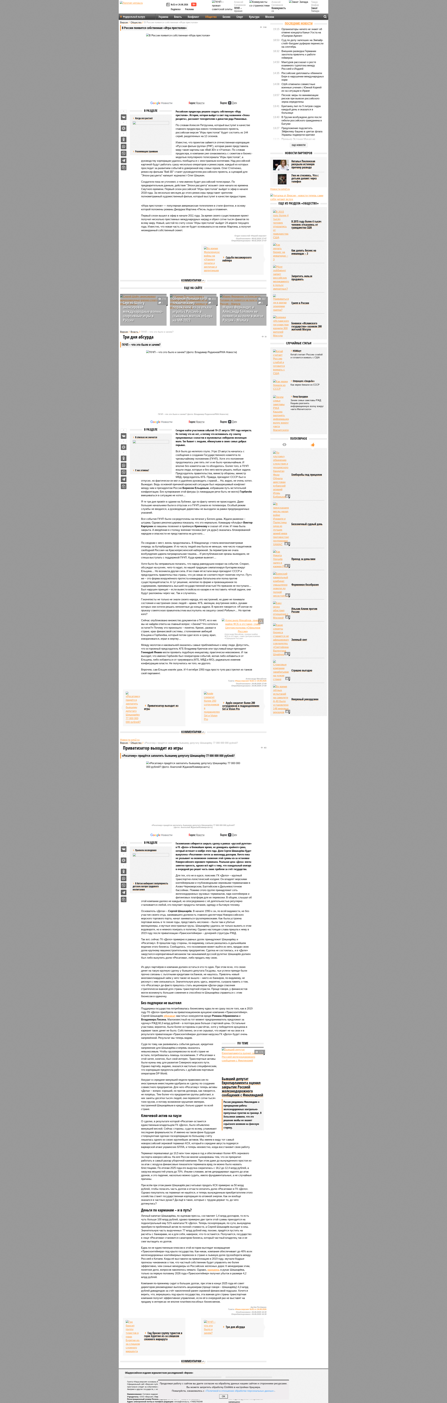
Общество (211, 17)
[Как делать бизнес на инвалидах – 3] (281, 252)
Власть (178, 17)
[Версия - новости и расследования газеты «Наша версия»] (142, 8)
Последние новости (299, 23)
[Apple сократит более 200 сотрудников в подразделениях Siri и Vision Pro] (212, 706)
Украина (163, 17)
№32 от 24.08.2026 (179, 4)
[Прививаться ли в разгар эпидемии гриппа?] (281, 303)
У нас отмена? (142, 470)
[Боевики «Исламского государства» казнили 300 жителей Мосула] (281, 326)
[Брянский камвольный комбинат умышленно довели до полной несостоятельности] (281, 585)
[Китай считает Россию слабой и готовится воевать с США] (281, 362)
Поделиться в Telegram (123, 160)
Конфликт (193, 17)
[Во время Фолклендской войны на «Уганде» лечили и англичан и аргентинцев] (212, 259)
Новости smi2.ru (130, 739)
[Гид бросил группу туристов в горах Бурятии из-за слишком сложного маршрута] (133, 1336)
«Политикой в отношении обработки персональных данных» (239, 1390)
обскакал (169, 1015)
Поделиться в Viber (123, 153)
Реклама (189, 9)
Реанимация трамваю (146, 151)
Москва (269, 17)
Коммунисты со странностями (280, 11)
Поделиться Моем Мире (123, 128)
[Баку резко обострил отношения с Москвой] (281, 610)
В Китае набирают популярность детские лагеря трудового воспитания (150, 886)
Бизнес (226, 17)
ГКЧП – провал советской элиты (240, 13)
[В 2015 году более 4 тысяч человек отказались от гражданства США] (281, 224)
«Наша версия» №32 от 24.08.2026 (250, 681)
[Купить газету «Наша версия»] (168, 5)
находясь (213, 1269)
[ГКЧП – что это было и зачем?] (212, 1327)
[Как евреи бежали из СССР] (281, 385)
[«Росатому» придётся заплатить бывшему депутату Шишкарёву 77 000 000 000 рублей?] (133, 708)
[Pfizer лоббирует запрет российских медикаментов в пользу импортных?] (281, 278)
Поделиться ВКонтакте (123, 117)
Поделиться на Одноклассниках (123, 139)
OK (223, 1396)
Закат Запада (315, 10)
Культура (254, 17)
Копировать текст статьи (123, 167)
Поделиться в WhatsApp (123, 146)
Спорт (239, 17)
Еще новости (299, 145)
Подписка (176, 9)
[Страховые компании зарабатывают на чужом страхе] (281, 670)
